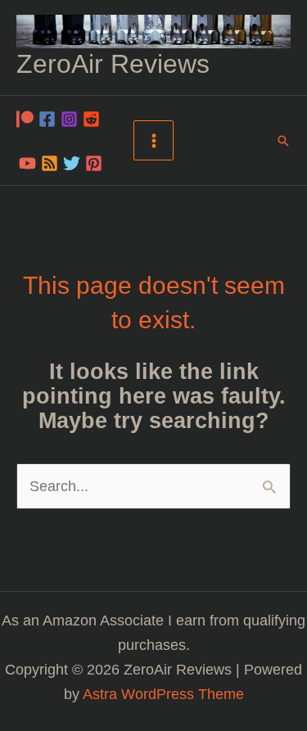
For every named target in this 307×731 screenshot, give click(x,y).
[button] (283, 140)
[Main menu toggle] (153, 140)
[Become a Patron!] (25, 119)
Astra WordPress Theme (163, 693)
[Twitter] (71, 163)
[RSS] (49, 163)
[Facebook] (47, 119)
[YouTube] (27, 163)
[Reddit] (91, 119)
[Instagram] (69, 119)
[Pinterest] (93, 163)
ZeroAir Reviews (113, 64)
